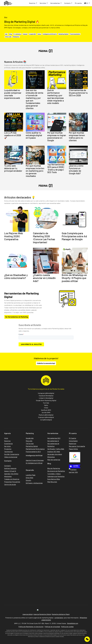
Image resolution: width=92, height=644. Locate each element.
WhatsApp (8, 476)
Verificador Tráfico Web (55, 449)
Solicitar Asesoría (10, 468)
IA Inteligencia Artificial (34, 463)
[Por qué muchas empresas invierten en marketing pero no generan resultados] (35, 155)
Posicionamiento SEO (33, 452)
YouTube (46, 403)
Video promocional (10, 457)
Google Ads (30, 438)
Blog (5, 17)
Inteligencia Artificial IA (50, 34)
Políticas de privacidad (52, 627)
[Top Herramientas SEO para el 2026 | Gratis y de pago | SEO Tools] (56, 154)
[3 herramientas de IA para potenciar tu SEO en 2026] (78, 79)
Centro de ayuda (10, 484)
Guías (39, 34)
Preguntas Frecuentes (12, 482)
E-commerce (17, 34)
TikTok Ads (30, 444)
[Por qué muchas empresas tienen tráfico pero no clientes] (78, 122)
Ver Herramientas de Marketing (16, 317)
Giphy (46, 405)
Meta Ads (29, 441)
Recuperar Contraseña (77, 446)
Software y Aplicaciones (34, 483)
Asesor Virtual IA (10, 471)
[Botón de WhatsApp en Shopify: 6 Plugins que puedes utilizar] (75, 261)
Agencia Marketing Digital (42, 614)
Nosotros (32, 3)
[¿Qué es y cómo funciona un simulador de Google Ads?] (78, 155)
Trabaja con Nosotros (11, 479)
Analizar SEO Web (53, 452)
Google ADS (32, 34)
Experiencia (8, 444)
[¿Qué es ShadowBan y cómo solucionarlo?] (17, 261)
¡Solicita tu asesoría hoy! (46, 363)
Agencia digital (28, 614)
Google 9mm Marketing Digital (46, 400)
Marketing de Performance (35, 449)
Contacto (67, 3)
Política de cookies (67, 627)
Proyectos (7, 449)
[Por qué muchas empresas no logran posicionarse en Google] (56, 122)
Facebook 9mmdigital (46, 396)
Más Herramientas (53, 460)
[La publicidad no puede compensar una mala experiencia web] (13, 79)
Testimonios (8, 452)
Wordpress (16, 36)
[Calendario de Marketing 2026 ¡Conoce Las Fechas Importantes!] (46, 219)
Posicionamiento (75, 34)
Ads (6, 34)
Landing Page (30, 475)
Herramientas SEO (53, 438)
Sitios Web (29, 478)
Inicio (6, 438)
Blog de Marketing (53, 468)
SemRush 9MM (46, 410)
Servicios (43, 3)
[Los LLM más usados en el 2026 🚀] (13, 122)
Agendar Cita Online (11, 474)
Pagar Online (73, 449)
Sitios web (8, 36)
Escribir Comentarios (11, 454)
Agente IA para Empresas (35, 460)
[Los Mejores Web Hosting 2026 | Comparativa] (17, 219)
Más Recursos (52, 482)
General (25, 34)
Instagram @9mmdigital (46, 393)
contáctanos (58, 618)
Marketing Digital (63, 34)
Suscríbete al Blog (53, 479)
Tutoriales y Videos (54, 474)
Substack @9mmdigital (46, 417)
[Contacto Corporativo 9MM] (87, 639)
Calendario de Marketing (56, 476)
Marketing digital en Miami (61, 614)
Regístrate (72, 444)
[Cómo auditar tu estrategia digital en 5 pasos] (35, 122)
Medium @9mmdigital (46, 415)
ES (87, 3)
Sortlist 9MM (46, 412)
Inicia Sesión (73, 441)
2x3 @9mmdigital (46, 420)
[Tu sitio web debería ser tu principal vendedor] (13, 155)
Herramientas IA (53, 441)
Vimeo (46, 408)
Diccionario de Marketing (56, 471)
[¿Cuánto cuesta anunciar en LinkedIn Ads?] (46, 261)
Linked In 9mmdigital (46, 398)
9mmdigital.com (72, 623)
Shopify (28, 480)
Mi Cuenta (72, 438)
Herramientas (55, 3)
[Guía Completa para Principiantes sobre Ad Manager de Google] (75, 219)
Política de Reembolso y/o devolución (31, 627)
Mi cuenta (78, 3)
